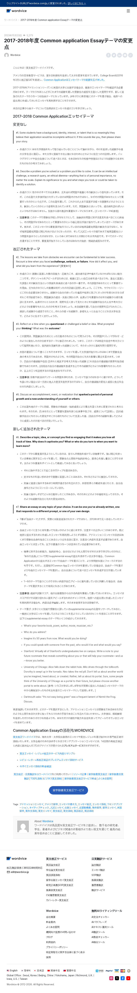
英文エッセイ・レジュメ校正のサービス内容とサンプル (47, 753)
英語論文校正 (53, 865)
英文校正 (57, 811)
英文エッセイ (45, 811)
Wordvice (47, 821)
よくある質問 (104, 778)
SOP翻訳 (96, 875)
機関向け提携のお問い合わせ (61, 932)
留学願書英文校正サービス (68, 790)
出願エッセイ (71, 807)
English (14, 970)
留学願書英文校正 (98, 774)
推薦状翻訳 (97, 880)
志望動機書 (85, 807)
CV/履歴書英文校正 (56, 895)
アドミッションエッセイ (31, 804)
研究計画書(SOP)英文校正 (59, 885)
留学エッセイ (109, 807)
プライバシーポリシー (57, 947)
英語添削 (89, 811)
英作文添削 (31, 811)
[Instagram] (111, 978)
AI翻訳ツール (98, 932)
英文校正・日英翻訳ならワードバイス (33, 774)
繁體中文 (71, 970)
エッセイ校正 (84, 804)
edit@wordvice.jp (20, 872)
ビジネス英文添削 (52, 778)
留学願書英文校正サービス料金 (80, 778)
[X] (117, 978)
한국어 (27, 970)
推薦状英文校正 (54, 890)
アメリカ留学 (51, 804)
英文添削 (68, 811)
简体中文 (55, 970)
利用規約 (50, 942)
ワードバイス (10, 20)
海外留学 (96, 807)
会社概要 (50, 917)
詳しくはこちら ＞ (77, 3)
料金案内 (50, 922)
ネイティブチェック (39, 807)
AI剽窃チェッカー (100, 937)
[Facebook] (123, 978)
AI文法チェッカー (100, 917)
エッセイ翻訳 (98, 870)
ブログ (49, 937)
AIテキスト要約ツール (102, 927)
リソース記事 (80, 774)
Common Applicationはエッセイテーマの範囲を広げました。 (75, 80)
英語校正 (78, 811)
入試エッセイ (56, 807)
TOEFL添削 (36, 778)
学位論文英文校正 (55, 870)
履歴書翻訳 (97, 885)
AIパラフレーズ (99, 922)
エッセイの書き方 (68, 804)
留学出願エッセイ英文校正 (60, 880)
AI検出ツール (98, 942)
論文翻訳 (96, 865)
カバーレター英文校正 (57, 900)
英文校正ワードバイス (24, 737)
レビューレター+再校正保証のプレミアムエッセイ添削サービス (51, 760)
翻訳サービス (98, 890)
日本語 (40, 970)
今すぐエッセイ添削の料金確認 (35, 766)
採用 (48, 957)
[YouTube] (128, 978)
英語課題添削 (53, 875)
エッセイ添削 (99, 804)
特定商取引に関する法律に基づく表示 (65, 952)
